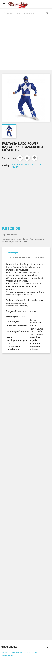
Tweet (27, 158)
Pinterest (34, 158)
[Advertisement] (26, 43)
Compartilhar (20, 158)
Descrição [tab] (13, 252)
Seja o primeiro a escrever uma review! (28, 165)
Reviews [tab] (39, 257)
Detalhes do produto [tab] (19, 257)
